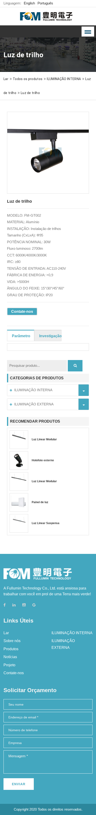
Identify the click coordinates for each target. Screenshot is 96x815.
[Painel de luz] (19, 502)
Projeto (9, 665)
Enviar (18, 784)
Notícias (10, 657)
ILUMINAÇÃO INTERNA (64, 79)
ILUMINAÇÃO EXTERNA (34, 404)
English (29, 3)
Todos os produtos (27, 79)
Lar (5, 79)
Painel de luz (40, 502)
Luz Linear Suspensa (45, 523)
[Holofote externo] (19, 460)
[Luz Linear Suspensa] (19, 523)
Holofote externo (43, 460)
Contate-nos (22, 311)
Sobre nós (12, 641)
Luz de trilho (30, 93)
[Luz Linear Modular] (19, 439)
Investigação (50, 336)
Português (45, 3)
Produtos (10, 649)
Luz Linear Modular (44, 439)
